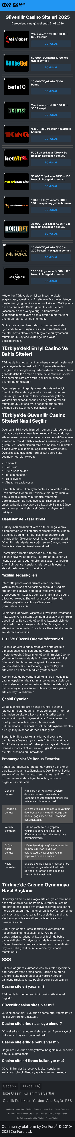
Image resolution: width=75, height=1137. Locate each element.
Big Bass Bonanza (34, 1109)
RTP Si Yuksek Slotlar (58, 1114)
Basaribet (20, 1109)
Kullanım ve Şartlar (38, 1093)
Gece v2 (10, 1086)
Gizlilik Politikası (16, 1100)
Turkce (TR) (30, 1086)
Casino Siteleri (52, 1118)
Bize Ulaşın (12, 1093)
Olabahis (10, 1109)
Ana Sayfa (54, 1100)
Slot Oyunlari (41, 1114)
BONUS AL (51, 43)
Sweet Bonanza (62, 1109)
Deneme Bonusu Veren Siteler (21, 1114)
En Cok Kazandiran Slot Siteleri (30, 1118)
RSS (68, 1100)
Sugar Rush (48, 1109)
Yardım (38, 1100)
